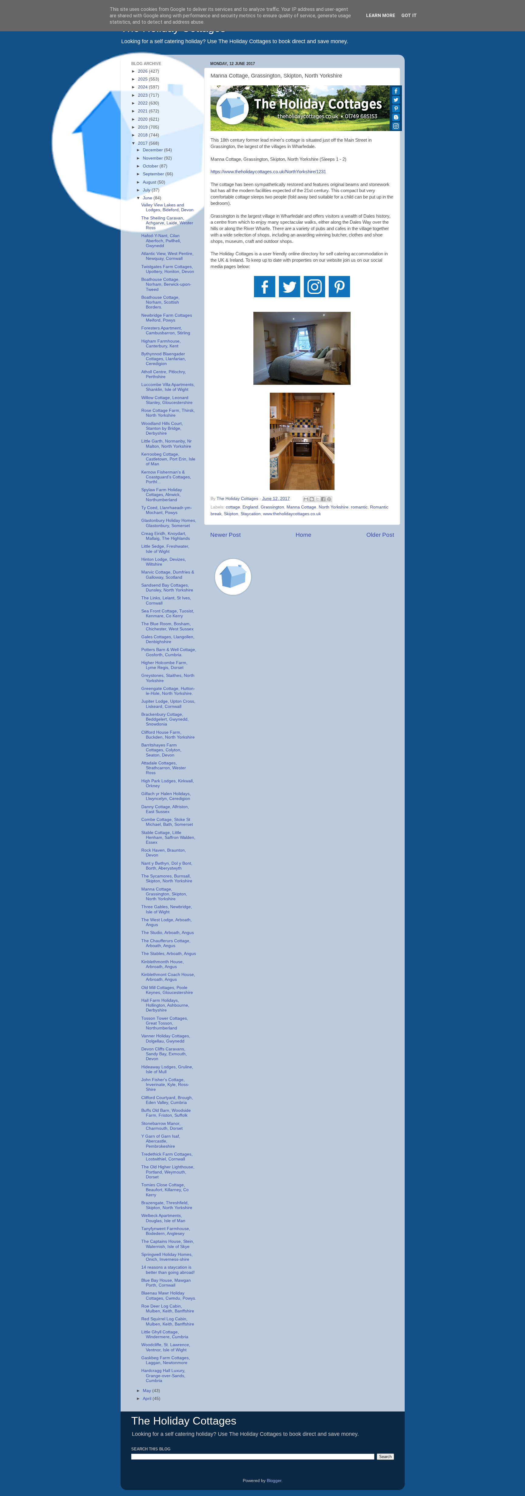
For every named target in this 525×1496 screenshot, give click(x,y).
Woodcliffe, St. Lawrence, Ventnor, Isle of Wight (165, 1347)
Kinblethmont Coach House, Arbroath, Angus (168, 977)
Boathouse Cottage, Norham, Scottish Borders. (160, 302)
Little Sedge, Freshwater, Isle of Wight (165, 548)
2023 (143, 95)
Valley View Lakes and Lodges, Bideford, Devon (167, 207)
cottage (233, 507)
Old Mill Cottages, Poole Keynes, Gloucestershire (167, 990)
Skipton (231, 514)
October (151, 166)
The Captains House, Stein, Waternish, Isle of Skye (167, 1244)
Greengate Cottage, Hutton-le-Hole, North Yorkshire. (168, 691)
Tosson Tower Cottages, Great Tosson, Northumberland (164, 1023)
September (154, 174)
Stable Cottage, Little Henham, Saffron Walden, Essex (168, 837)
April (148, 1398)
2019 (143, 127)
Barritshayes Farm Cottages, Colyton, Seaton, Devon (161, 750)
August (150, 182)
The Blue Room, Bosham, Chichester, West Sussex (167, 626)
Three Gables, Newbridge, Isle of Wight (166, 909)
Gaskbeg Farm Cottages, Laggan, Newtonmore (165, 1360)
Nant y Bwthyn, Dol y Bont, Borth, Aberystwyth (166, 865)
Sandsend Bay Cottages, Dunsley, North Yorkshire (167, 587)
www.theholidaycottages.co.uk (292, 514)
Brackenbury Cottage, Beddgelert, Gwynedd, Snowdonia (165, 719)
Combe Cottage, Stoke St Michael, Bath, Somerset (167, 822)
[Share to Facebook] (323, 499)
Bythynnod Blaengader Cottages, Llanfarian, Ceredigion (163, 359)
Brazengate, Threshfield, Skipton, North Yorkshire (166, 1205)
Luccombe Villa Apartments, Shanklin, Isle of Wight (168, 387)
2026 (143, 71)
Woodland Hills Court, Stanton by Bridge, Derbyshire (162, 428)
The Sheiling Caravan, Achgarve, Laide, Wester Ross (167, 223)
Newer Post (225, 535)
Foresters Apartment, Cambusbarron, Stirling (165, 330)
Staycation (251, 514)
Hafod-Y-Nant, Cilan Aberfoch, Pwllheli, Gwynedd (161, 240)
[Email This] (306, 499)
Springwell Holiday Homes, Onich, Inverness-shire (167, 1257)
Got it (409, 15)
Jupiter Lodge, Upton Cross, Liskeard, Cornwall (168, 703)
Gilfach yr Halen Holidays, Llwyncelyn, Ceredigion (166, 796)
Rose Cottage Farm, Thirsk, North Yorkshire (168, 413)
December (153, 150)
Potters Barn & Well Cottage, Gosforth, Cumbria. (168, 652)
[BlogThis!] (312, 499)
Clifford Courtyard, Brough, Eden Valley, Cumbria (167, 1100)
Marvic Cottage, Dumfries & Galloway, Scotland (167, 574)
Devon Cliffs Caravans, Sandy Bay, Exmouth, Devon (164, 1054)
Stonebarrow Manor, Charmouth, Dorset (162, 1126)
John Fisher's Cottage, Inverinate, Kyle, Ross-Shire (165, 1084)
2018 (143, 135)
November (153, 158)
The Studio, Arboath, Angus (167, 932)
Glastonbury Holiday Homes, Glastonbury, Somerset (168, 523)
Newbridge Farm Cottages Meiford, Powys (166, 317)
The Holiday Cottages (183, 1421)
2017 (143, 143)
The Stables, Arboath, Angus (168, 953)
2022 (143, 103)
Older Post (380, 535)
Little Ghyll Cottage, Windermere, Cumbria (164, 1334)
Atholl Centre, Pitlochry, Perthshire (163, 374)
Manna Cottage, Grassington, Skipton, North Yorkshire (164, 894)
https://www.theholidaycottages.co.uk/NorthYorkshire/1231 (268, 171)
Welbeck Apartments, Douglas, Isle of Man (163, 1218)
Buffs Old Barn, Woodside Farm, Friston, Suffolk (166, 1113)
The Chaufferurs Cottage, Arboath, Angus (165, 943)
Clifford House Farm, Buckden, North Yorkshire (168, 734)
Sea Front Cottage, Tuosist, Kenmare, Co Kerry (167, 613)
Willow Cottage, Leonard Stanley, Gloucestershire (167, 400)
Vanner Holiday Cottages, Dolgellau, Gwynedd (165, 1038)
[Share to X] (317, 499)
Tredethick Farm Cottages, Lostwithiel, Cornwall (167, 1156)
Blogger (274, 1480)
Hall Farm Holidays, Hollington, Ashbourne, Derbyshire (165, 1005)
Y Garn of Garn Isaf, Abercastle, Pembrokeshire (160, 1141)
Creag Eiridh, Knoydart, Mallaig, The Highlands (165, 536)
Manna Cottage (301, 507)
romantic (359, 507)
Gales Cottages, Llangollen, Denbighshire (167, 639)
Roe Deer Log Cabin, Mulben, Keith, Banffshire (167, 1308)
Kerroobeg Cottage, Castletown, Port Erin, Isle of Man (168, 459)
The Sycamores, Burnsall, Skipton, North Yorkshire (166, 878)
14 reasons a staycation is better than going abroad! (168, 1269)
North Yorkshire (333, 507)
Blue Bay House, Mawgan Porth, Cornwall (166, 1282)
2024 (143, 87)
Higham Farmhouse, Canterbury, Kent (161, 343)
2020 (143, 119)
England (250, 507)
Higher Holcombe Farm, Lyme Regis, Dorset (164, 665)
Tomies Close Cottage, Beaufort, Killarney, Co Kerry (165, 1190)
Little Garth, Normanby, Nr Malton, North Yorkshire (166, 443)
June (148, 198)
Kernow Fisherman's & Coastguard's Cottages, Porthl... (166, 477)
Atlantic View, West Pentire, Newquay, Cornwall (167, 256)
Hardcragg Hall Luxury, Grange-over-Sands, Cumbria (163, 1375)
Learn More (380, 15)
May (147, 1390)
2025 (143, 79)
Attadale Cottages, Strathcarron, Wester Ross (163, 768)
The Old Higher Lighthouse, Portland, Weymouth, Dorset (167, 1172)
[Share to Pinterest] (329, 499)
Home (303, 535)
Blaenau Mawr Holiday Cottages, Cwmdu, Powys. (168, 1295)
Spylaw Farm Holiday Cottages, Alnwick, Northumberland (161, 495)
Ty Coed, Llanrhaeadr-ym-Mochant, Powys (166, 510)
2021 (143, 111)
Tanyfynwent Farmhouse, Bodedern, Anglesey (165, 1231)
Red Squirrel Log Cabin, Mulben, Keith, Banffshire (167, 1321)
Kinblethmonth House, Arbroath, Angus (162, 964)
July (147, 190)
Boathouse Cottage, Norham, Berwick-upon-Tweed (166, 284)
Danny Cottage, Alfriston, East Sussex (165, 809)
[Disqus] (302, 687)
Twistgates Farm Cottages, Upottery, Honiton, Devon (167, 269)
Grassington (272, 507)
